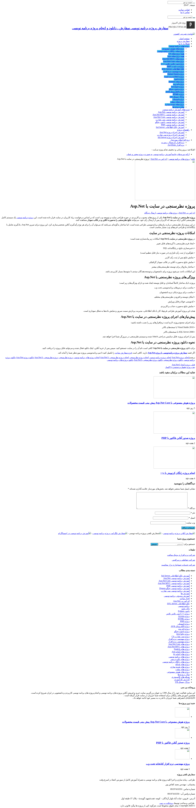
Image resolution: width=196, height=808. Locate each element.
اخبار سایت (185, 598)
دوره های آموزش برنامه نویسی (176, 109)
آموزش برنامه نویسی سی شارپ (170, 120)
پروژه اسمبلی (178, 99)
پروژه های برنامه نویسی (179, 46)
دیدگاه (191, 508)
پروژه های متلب (177, 102)
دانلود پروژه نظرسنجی (173, 360)
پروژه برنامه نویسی (24, 217)
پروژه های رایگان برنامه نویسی (170, 51)
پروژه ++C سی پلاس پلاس (178, 614)
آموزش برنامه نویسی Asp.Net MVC (168, 114)
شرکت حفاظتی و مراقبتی (183, 560)
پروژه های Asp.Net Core (173, 61)
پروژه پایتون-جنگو (176, 89)
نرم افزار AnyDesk (176, 145)
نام (193, 513)
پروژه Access (184, 616)
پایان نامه (185, 608)
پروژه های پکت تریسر (180, 659)
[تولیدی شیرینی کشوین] (184, 34)
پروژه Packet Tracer (175, 74)
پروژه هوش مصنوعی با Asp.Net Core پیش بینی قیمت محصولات (161, 402)
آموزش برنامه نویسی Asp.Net (171, 112)
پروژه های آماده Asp (181, 652)
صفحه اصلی (184, 38)
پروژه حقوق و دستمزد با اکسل (180, 367)
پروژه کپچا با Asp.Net (183, 365)
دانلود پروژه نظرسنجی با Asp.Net (148, 360)
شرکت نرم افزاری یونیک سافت (181, 555)
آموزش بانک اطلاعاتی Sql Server (170, 127)
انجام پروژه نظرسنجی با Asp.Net (114, 357)
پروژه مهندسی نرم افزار (173, 71)
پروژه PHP (185, 621)
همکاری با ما (184, 44)
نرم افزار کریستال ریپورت (172, 142)
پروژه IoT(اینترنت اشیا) (174, 76)
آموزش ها (185, 593)
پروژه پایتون (179, 79)
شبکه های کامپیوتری (180, 677)
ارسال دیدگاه (150, 213)
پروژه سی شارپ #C (181, 636)
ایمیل (192, 518)
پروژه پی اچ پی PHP (175, 66)
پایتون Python (184, 611)
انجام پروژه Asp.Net (180, 357)
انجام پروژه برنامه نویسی (160, 357)
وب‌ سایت (190, 523)
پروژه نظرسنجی (66, 357)
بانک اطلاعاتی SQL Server (173, 69)
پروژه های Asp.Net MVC (173, 59)
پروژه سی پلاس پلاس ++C (172, 64)
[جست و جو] (194, 17)
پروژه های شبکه (182, 664)
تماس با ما (185, 12)
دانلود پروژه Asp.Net (25, 357)
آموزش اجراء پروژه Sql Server (171, 137)
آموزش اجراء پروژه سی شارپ (170, 135)
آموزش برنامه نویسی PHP (172, 125)
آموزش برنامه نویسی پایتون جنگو (169, 122)
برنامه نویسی (184, 606)
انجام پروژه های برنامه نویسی (87, 357)
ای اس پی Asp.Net (159, 159)
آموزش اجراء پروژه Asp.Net (171, 132)
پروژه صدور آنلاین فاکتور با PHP (178, 438)
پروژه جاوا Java (177, 87)
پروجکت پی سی (166, 803)
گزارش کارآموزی (182, 679)
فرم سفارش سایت (123, 353)
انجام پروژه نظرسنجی (139, 357)
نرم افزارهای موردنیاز (180, 140)
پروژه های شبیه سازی (174, 104)
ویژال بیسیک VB (177, 97)
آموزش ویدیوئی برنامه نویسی (177, 596)
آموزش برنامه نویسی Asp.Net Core (168, 117)
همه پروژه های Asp (175, 56)
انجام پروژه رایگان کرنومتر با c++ (177, 473)
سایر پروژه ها (178, 107)
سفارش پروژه (183, 41)
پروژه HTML (178, 94)
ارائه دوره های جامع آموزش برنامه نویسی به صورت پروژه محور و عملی (158, 154)
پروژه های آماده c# (181, 654)
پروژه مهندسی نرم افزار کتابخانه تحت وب (168, 763)
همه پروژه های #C (176, 54)
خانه (193, 159)
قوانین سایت (184, 10)
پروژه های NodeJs (176, 82)
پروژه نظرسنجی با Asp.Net (46, 357)
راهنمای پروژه (183, 130)
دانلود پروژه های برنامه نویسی (120, 360)
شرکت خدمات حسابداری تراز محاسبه (178, 565)
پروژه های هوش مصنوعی (173, 49)
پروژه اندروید (178, 84)
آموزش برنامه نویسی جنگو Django (174, 588)
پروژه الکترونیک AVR (174, 92)
